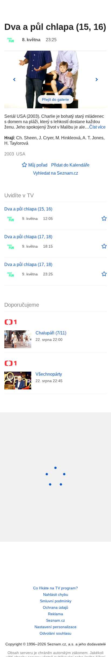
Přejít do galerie (55, 99)
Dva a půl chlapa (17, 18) (28, 236)
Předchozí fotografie (14, 79)
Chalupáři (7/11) (51, 333)
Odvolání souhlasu (55, 633)
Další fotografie (96, 79)
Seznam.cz (55, 620)
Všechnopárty (49, 374)
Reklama (55, 614)
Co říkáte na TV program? (55, 588)
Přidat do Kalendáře (70, 165)
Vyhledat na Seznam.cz (55, 173)
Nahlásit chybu (55, 594)
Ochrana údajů (55, 607)
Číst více (97, 127)
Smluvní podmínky (55, 601)
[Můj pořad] (104, 218)
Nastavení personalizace (55, 627)
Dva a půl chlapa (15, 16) (28, 209)
